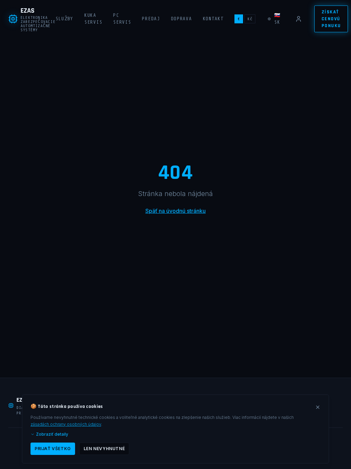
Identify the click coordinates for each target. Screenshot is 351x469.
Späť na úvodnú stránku (175, 210)
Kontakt (213, 18)
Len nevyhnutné (104, 448)
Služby (64, 18)
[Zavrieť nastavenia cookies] (317, 407)
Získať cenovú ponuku (331, 19)
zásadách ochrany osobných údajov (66, 424)
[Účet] (298, 19)
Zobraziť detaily (52, 434)
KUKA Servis (93, 19)
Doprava (181, 18)
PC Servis (122, 19)
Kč (249, 18)
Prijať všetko (53, 448)
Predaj (151, 18)
